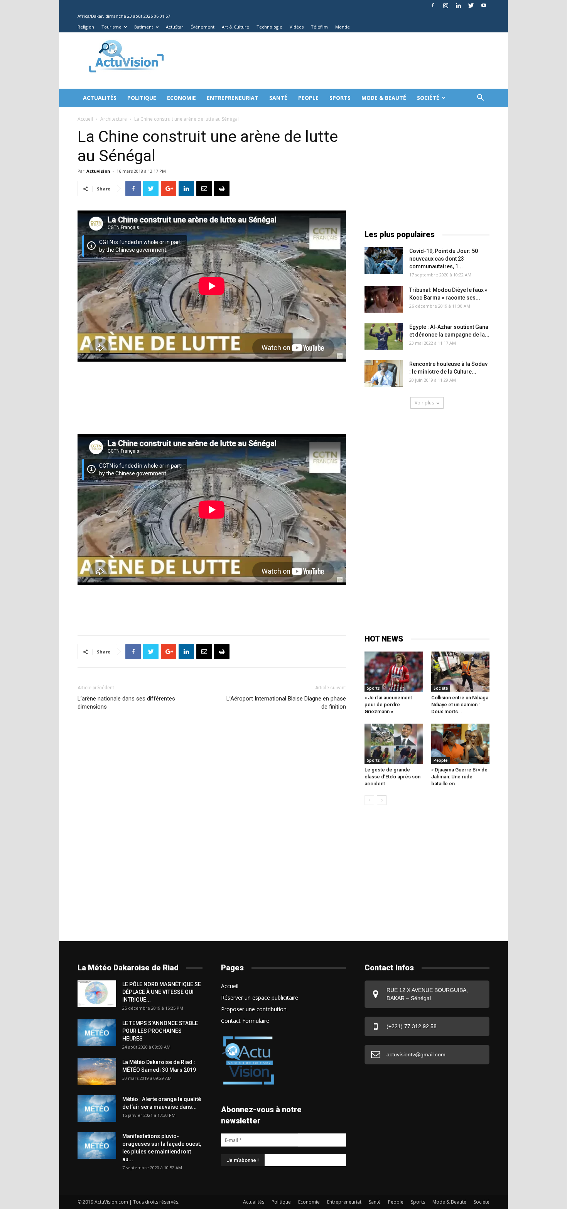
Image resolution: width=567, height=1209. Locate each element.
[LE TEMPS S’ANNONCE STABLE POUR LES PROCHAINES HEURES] (97, 1032)
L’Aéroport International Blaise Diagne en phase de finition (286, 702)
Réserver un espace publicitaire (259, 997)
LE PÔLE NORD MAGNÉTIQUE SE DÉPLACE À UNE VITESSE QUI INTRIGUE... (161, 992)
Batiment (143, 27)
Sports (340, 97)
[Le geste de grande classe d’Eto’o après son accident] (393, 744)
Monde (342, 27)
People (308, 97)
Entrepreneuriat (232, 97)
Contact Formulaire (245, 1020)
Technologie (269, 27)
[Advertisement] (316, 60)
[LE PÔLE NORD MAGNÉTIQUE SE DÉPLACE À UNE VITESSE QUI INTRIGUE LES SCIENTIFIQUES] (97, 993)
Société (428, 97)
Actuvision (98, 171)
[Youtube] (483, 5)
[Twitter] (471, 5)
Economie (181, 97)
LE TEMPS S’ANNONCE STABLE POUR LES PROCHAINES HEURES (160, 1031)
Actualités (99, 97)
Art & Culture (235, 27)
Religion (86, 27)
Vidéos (297, 27)
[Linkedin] (458, 5)
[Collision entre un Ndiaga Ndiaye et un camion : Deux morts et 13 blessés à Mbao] (460, 672)
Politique (141, 97)
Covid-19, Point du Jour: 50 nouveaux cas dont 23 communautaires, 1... (443, 258)
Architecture (113, 119)
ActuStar (174, 27)
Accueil (85, 119)
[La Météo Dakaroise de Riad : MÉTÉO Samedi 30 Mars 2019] (97, 1071)
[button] (480, 98)
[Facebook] (433, 5)
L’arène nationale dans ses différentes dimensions (126, 702)
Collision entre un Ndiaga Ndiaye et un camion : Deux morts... (459, 704)
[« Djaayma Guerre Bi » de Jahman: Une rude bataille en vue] (460, 744)
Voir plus (424, 402)
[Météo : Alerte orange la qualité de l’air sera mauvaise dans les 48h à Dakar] (97, 1108)
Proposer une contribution (254, 1009)
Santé (278, 97)
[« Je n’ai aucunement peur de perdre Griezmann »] (393, 672)
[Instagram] (445, 5)
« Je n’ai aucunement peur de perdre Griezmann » (388, 704)
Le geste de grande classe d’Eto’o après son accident (392, 776)
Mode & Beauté (383, 97)
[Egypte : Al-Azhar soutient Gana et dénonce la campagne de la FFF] (383, 336)
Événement (202, 27)
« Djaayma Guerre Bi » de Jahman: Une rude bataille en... (459, 776)
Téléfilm (319, 27)
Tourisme (111, 27)
